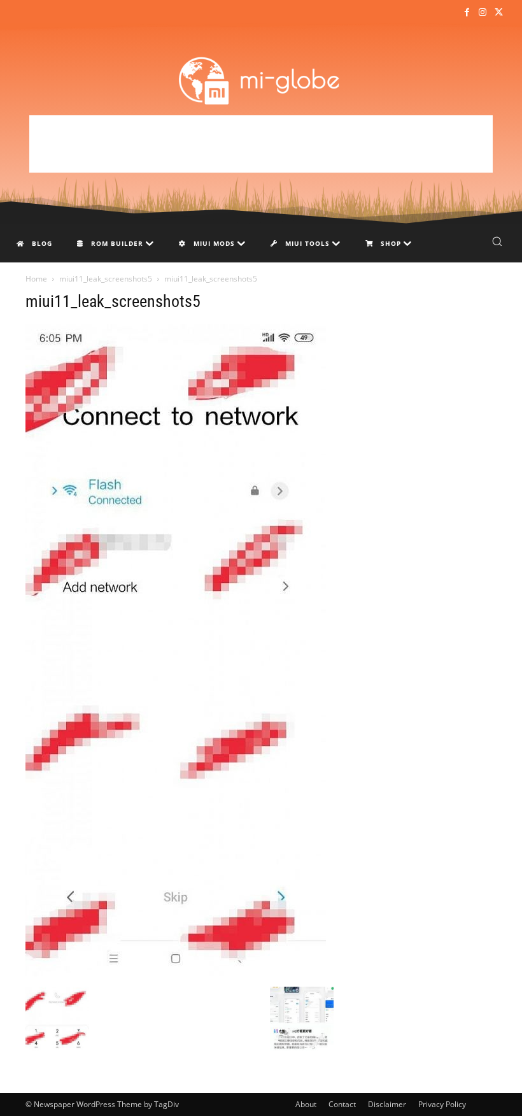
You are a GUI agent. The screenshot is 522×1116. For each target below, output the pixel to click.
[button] (497, 241)
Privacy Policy (442, 1104)
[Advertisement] (261, 144)
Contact (342, 1104)
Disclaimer (387, 1104)
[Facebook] (466, 13)
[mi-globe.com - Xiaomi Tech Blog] (261, 80)
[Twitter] (499, 13)
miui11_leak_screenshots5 (105, 278)
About (305, 1104)
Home (36, 278)
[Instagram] (483, 13)
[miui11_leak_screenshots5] (175, 973)
